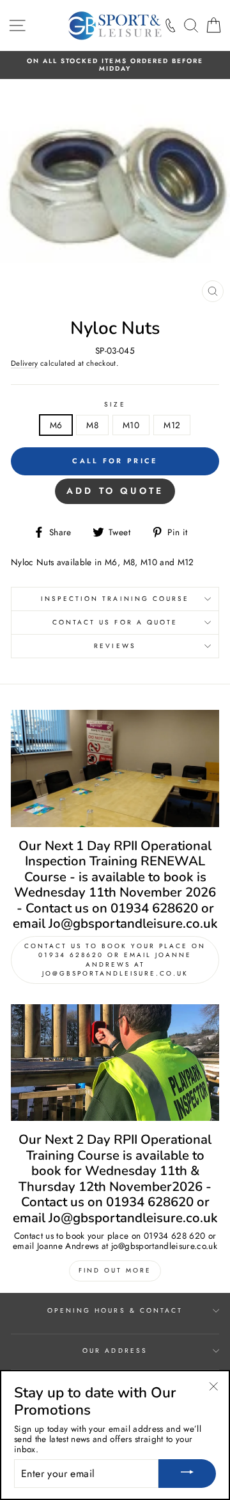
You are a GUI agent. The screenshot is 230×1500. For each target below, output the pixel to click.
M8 (92, 425)
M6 (56, 425)
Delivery (24, 363)
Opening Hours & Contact (115, 1310)
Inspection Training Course (115, 598)
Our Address (115, 1350)
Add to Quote (115, 490)
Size (114, 404)
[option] (115, 65)
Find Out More (115, 1270)
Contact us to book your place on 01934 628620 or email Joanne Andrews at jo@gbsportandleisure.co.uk (115, 959)
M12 (172, 425)
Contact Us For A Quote (115, 622)
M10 (131, 425)
